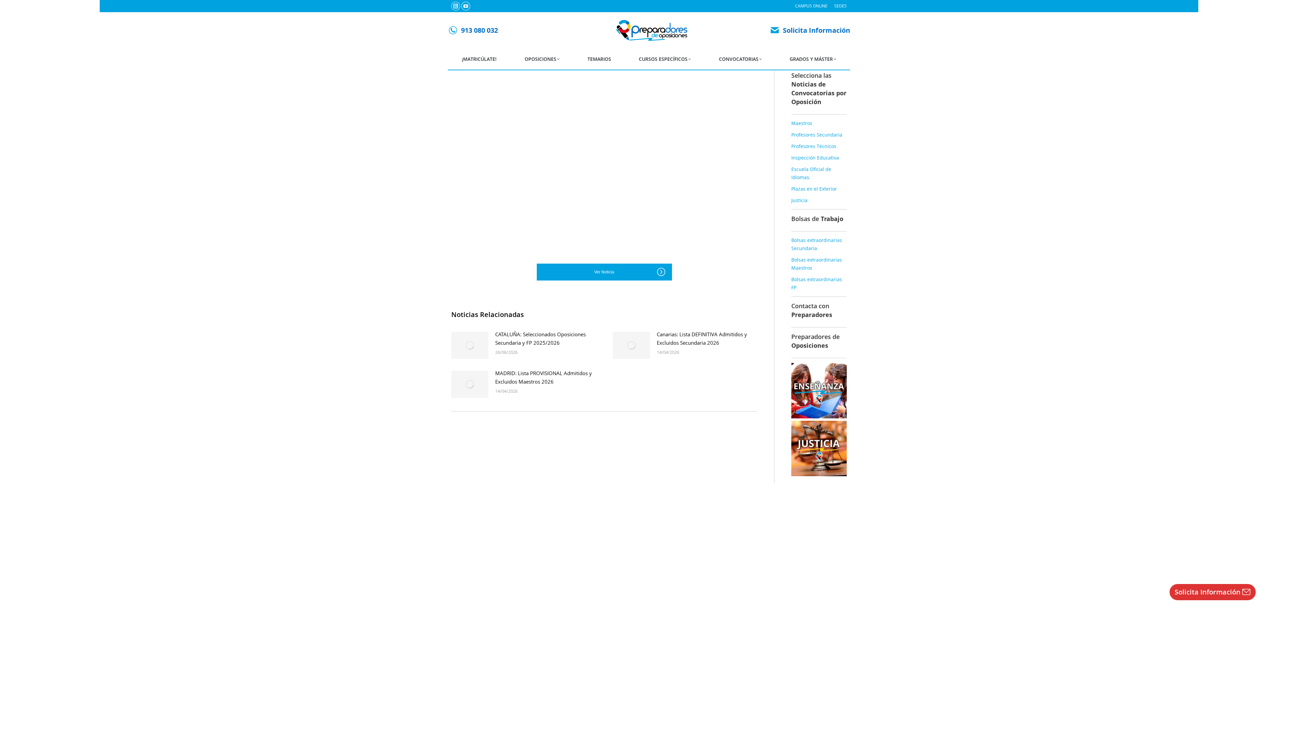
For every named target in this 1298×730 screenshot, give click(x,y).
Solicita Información (816, 30)
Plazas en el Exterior (814, 189)
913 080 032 (479, 30)
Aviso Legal (632, 710)
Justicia (799, 200)
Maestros (801, 123)
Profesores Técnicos (813, 146)
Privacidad (658, 710)
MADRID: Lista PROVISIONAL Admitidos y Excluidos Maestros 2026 (543, 377)
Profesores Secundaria (816, 134)
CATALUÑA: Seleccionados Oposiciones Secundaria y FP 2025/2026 (540, 338)
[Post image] (469, 345)
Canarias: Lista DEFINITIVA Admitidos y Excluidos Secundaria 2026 (702, 338)
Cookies (681, 710)
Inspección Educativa (815, 157)
